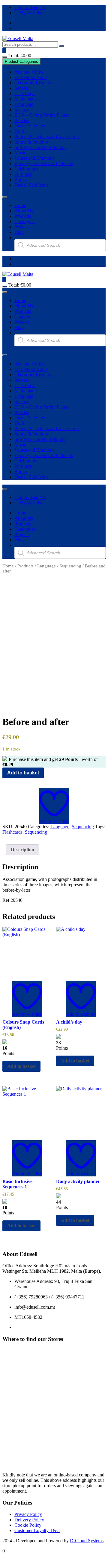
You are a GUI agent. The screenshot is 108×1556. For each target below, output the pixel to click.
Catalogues (24, 221)
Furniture (23, 174)
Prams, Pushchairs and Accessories (47, 136)
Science (21, 109)
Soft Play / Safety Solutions (40, 147)
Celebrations (26, 168)
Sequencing (70, 566)
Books (20, 179)
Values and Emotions (34, 158)
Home (20, 205)
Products (22, 216)
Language (23, 104)
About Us (23, 210)
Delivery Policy (29, 1519)
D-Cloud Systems (87, 1540)
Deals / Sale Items (31, 125)
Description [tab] (22, 849)
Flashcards (12, 832)
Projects (21, 226)
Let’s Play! (24, 93)
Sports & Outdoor (31, 141)
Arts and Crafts (28, 71)
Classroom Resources (34, 82)
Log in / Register (30, 7)
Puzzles (21, 120)
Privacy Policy (28, 1514)
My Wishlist (30, 12)
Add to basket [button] (21, 1066)
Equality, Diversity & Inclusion (43, 163)
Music (20, 152)
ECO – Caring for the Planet (41, 115)
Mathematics (26, 98)
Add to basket (23, 772)
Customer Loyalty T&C (37, 1530)
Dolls (19, 131)
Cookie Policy (27, 1525)
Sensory (22, 88)
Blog (19, 232)
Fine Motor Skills (30, 77)
